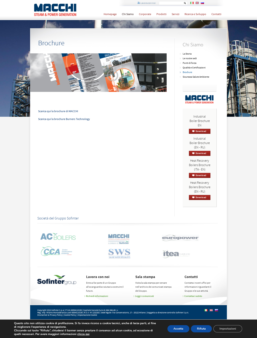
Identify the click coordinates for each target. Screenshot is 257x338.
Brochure (187, 72)
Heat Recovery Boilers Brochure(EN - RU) (199, 187)
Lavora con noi (148, 3)
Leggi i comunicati (144, 296)
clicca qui (83, 334)
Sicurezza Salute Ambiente (196, 76)
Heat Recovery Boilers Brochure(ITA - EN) (199, 165)
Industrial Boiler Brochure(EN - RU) (200, 143)
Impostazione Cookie (87, 315)
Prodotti (161, 14)
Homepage (110, 14)
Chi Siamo (128, 14)
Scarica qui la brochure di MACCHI (58, 111)
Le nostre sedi (190, 58)
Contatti (216, 14)
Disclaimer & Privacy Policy (49, 315)
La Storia (187, 53)
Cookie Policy (70, 315)
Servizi (175, 14)
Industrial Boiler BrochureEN (200, 121)
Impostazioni (227, 329)
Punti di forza (189, 63)
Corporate (145, 14)
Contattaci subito (193, 296)
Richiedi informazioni (97, 296)
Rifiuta (201, 329)
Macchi (64, 10)
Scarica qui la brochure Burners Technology (64, 119)
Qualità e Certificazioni (194, 67)
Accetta (178, 329)
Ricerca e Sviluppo (195, 14)
